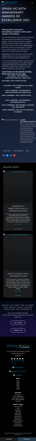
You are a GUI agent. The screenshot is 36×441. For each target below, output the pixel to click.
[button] (4, 155)
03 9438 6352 (18, 355)
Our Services (18, 394)
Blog (18, 387)
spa (3, 47)
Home (18, 380)
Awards (18, 384)
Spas (18, 408)
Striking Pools (5, 54)
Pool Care (18, 401)
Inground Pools (18, 419)
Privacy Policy (20, 433)
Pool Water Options (18, 425)
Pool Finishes (18, 424)
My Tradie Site (18, 434)
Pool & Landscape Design (18, 399)
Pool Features (18, 422)
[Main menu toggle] (32, 3)
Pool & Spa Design (18, 396)
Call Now (9, 439)
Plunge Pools (18, 414)
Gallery (18, 385)
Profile (18, 382)
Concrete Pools (18, 406)
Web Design (26, 433)
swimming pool (28, 45)
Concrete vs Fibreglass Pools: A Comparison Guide (18, 208)
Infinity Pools (18, 410)
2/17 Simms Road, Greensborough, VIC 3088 (18, 351)
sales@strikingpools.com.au (18, 353)
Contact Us (27, 439)
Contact (18, 388)
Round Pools (18, 417)
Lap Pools (18, 411)
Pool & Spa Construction (18, 398)
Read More (18, 224)
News (27, 150)
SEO (31, 433)
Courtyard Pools (18, 416)
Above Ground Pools (18, 421)
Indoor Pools (18, 413)
